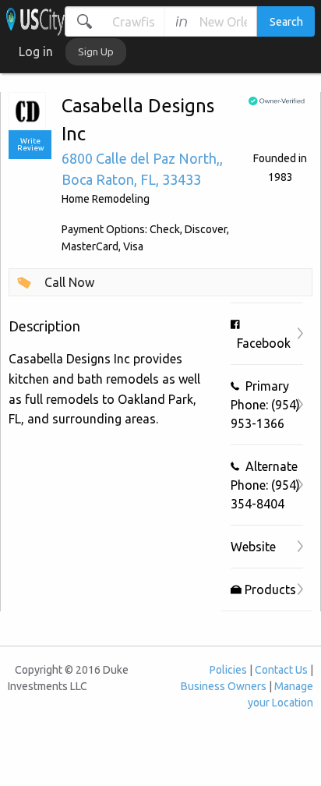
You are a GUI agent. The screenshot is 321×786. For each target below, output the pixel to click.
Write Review (30, 144)
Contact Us (281, 670)
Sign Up (96, 51)
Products (269, 589)
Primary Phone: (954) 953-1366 (265, 404)
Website (253, 547)
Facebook (261, 343)
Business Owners (223, 686)
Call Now (69, 282)
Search (286, 22)
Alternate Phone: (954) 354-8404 (265, 485)
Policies (228, 670)
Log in (36, 51)
